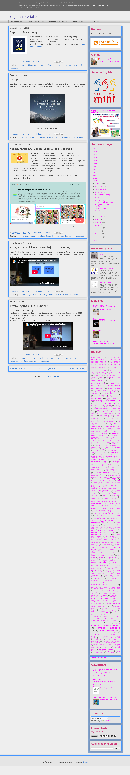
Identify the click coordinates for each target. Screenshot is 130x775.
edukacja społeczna (110, 431)
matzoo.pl (108, 507)
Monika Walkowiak (100, 518)
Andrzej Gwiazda (96, 377)
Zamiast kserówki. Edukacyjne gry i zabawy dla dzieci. (105, 306)
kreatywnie (94, 485)
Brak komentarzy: (42, 62)
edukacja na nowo (114, 428)
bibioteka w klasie (98, 383)
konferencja (111, 479)
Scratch (97, 590)
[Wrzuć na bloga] (57, 62)
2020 (95, 166)
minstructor (101, 515)
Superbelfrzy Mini (97, 597)
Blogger (86, 762)
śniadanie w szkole (102, 605)
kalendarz (94, 474)
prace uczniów (96, 568)
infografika (112, 450)
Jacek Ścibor (57, 358)
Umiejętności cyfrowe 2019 (100, 620)
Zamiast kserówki (97, 651)
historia (98, 450)
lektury (105, 492)
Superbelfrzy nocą (23, 32)
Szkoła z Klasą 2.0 (113, 603)
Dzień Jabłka (108, 413)
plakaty (93, 560)
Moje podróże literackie (111, 517)
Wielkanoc (112, 634)
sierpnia (99, 216)
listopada (99, 186)
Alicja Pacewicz (111, 375)
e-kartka (114, 420)
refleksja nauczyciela (72, 137)
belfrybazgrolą (96, 382)
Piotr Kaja (94, 559)
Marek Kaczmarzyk (111, 498)
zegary (118, 651)
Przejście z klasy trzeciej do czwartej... (42, 247)
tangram (93, 611)
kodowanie (98, 479)
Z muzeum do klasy (106, 268)
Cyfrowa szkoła (100, 395)
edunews (114, 435)
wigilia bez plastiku (99, 636)
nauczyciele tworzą (100, 534)
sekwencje (94, 592)
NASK (111, 522)
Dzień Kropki (115, 415)
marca (97, 231)
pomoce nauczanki (98, 562)
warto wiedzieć (76, 65)
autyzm (114, 379)
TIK (107, 613)
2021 (95, 163)
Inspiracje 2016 (111, 456)
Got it (109, 5)
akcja (110, 372)
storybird (94, 595)
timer (115, 613)
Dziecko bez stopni (101, 410)
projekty (98, 578)
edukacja (113, 423)
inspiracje (26, 358)
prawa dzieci (111, 568)
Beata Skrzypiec (106, 59)
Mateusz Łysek (96, 507)
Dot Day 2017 (107, 405)
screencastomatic (110, 590)
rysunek (104, 587)
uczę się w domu (105, 619)
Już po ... (18, 79)
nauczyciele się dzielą (102, 532)
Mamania (105, 495)
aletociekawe (98, 375)
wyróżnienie (116, 641)
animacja (110, 377)
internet (114, 466)
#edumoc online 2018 (102, 356)
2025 (95, 152)
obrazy (109, 546)
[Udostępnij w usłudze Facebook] (60, 62)
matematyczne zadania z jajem (103, 501)
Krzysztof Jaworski (110, 485)
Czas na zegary (105, 282)
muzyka (93, 520)
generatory (103, 444)
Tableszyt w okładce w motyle (102, 685)
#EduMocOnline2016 (97, 357)
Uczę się (63, 65)
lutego (98, 234)
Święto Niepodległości (108, 610)
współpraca (112, 639)
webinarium (15, 68)
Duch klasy (116, 408)
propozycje (112, 578)
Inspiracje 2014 (106, 454)
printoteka (116, 570)
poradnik (114, 564)
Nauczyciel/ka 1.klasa (108, 529)
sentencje (105, 592)
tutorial (105, 616)
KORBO (118, 480)
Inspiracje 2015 (28, 295)
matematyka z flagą (109, 505)
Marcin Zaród (95, 498)
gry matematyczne (114, 449)
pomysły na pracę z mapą (99, 564)
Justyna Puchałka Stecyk (106, 472)
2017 (95, 175)
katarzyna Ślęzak (97, 475)
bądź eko (112, 380)
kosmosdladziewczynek (113, 482)
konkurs (110, 480)
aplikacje (105, 379)
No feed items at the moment (104, 681)
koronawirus (98, 482)
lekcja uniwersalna (100, 490)
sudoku (104, 595)
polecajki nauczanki (109, 560)
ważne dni (112, 633)
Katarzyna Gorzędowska (109, 474)
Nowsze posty (17, 368)
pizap (115, 559)
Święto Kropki (99, 319)
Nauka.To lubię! (96, 538)
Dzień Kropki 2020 (103, 417)
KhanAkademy (104, 477)
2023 (95, 157)
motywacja (114, 518)
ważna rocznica (96, 633)
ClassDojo (97, 392)
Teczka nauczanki (36, 21)
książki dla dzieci (99, 487)
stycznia (99, 237)
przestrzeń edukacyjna (101, 580)
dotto (100, 407)
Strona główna (17, 21)
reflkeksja (94, 587)
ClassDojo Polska (111, 392)
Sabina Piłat (98, 588)
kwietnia (99, 228)
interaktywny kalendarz (99, 466)
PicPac (101, 557)
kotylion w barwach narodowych (106, 484)
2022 (95, 160)
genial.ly (116, 444)
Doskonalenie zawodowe (105, 403)
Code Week (94, 393)
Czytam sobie (96, 397)
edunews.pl (94, 437)
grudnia (98, 183)
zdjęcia (109, 651)
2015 (95, 181)
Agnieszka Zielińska (98, 372)
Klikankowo (116, 477)
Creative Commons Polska (111, 393)
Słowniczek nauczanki (58, 21)
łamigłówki (94, 495)
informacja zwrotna (98, 452)
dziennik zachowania (106, 412)
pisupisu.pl (106, 559)
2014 (95, 240)
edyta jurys (110, 437)
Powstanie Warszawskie (99, 565)
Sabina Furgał (115, 587)
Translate (108, 721)
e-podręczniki (108, 421)
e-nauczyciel (95, 421)
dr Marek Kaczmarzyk (113, 407)
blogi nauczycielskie (113, 385)
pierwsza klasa (112, 557)
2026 (95, 149)
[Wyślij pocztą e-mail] (55, 62)
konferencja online (97, 480)
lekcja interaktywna (109, 488)
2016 (95, 178)
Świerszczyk (106, 608)
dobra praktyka (115, 402)
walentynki (111, 622)
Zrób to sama (109, 652)
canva (96, 387)
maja (97, 225)
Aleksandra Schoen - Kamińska (110, 374)
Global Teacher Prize (100, 447)
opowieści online (98, 552)
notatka (104, 542)
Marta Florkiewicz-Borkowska (102, 500)
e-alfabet (104, 420)
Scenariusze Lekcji (113, 588)
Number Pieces (98, 546)
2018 (95, 172)
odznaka (112, 549)
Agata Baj (113, 371)
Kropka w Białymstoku (108, 321)
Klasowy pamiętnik (100, 341)
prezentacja (96, 570)
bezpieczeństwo (111, 382)
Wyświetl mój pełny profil (109, 61)
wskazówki (99, 639)
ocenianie (103, 547)
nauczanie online (109, 525)
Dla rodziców (100, 402)
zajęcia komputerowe (107, 649)
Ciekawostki (116, 390)
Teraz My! (97, 330)
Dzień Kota (103, 415)
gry (103, 449)
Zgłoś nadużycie (98, 658)
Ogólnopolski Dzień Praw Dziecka (103, 551)
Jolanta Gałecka (96, 471)
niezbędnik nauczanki (99, 541)
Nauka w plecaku (111, 536)
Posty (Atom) (54, 377)
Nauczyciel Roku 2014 (98, 527)
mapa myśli (116, 495)
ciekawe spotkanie (101, 390)
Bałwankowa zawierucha (108, 699)
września (99, 192)
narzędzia (109, 520)
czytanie (110, 397)
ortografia (108, 554)
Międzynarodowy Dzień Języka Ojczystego (105, 512)
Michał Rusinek (115, 508)
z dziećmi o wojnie (110, 642)
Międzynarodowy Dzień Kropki (44, 137)
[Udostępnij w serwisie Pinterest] (62, 62)
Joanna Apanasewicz (110, 469)
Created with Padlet (77, 226)
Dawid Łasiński (96, 400)
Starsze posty (78, 368)
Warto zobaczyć (70, 295)
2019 (95, 169)
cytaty (112, 395)
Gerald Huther (111, 445)
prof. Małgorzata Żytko (103, 572)
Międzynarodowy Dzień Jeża (106, 510)
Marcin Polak (112, 497)
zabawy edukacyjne (114, 644)
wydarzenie (94, 641)
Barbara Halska (97, 380)
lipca (97, 219)
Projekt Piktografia (113, 577)
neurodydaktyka (112, 538)
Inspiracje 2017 (97, 457)
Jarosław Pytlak (111, 467)
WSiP (118, 638)
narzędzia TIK (97, 522)
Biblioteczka (78, 21)
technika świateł (97, 613)
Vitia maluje (96, 622)
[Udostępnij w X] (59, 62)
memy (104, 508)
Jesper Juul (95, 469)
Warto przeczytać (112, 626)
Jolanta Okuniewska (113, 471)
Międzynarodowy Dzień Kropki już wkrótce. (42, 148)
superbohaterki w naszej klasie (103, 600)
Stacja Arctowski (109, 593)
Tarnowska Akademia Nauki (108, 611)
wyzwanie (97, 642)
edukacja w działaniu (99, 433)
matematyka (96, 503)
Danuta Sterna (112, 398)
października (101, 189)
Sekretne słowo (105, 309)
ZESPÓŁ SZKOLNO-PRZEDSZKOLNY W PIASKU (105, 670)
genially (98, 445)
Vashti (64, 236)
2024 (95, 154)
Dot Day (24, 137)
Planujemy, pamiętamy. (108, 688)
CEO (102, 387)
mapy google (99, 497)
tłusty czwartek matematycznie (101, 614)
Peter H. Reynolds (106, 555)
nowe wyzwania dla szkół (111, 544)
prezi (107, 570)
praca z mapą (112, 567)
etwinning (95, 439)
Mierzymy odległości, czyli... (104, 343)
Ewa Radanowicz (111, 439)
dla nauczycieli (113, 400)
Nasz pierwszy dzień (107, 332)
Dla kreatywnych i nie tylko (105, 698)
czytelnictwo (96, 398)
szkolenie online (97, 602)
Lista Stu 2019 (109, 493)
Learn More (98, 5)
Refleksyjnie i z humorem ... (32, 306)
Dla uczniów (94, 21)
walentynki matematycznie (100, 624)
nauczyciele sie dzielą (103, 530)
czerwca (98, 222)
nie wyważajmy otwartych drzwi (103, 539)
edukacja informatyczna (99, 425)
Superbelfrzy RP (49, 65)
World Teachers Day (106, 638)
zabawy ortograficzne (102, 646)
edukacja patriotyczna (102, 430)
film (93, 440)
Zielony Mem (98, 652)
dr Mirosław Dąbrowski (101, 408)
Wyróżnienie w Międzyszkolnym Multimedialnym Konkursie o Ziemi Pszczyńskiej (104, 674)
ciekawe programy (114, 388)
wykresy (105, 641)
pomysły (114, 562)
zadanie (106, 647)
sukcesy (114, 595)
